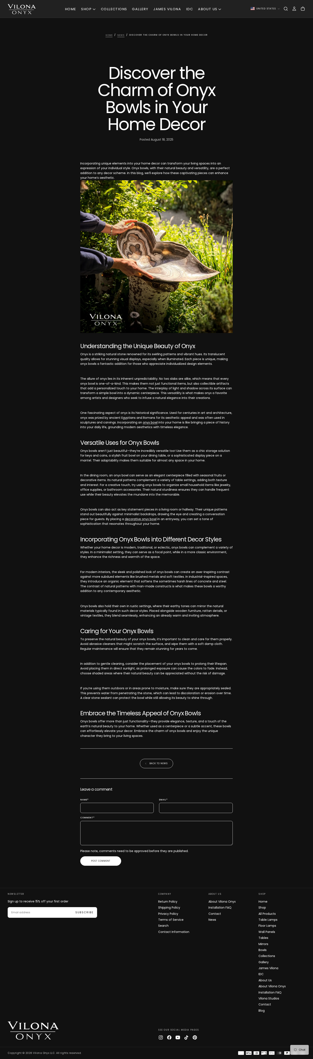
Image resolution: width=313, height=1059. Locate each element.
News (212, 920)
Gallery (140, 9)
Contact (214, 914)
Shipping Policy (169, 907)
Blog (261, 1010)
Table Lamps (267, 920)
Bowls (262, 950)
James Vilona (167, 9)
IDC (189, 9)
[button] (285, 8)
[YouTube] (177, 1037)
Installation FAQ (219, 907)
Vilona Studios (268, 998)
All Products (267, 914)
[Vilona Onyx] (33, 1030)
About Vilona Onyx (222, 901)
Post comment (100, 861)
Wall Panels (266, 932)
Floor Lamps (267, 926)
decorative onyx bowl (140, 519)
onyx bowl (150, 422)
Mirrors (263, 944)
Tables (263, 938)
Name (84, 800)
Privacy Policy (168, 914)
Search (163, 926)
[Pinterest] (194, 1037)
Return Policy (167, 901)
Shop (86, 9)
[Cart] (302, 8)
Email (163, 800)
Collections (114, 9)
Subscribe (84, 912)
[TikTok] (186, 1037)
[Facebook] (169, 1037)
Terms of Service (171, 920)
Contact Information (173, 932)
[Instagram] (160, 1037)
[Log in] (294, 8)
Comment (87, 817)
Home (70, 9)
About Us (207, 9)
